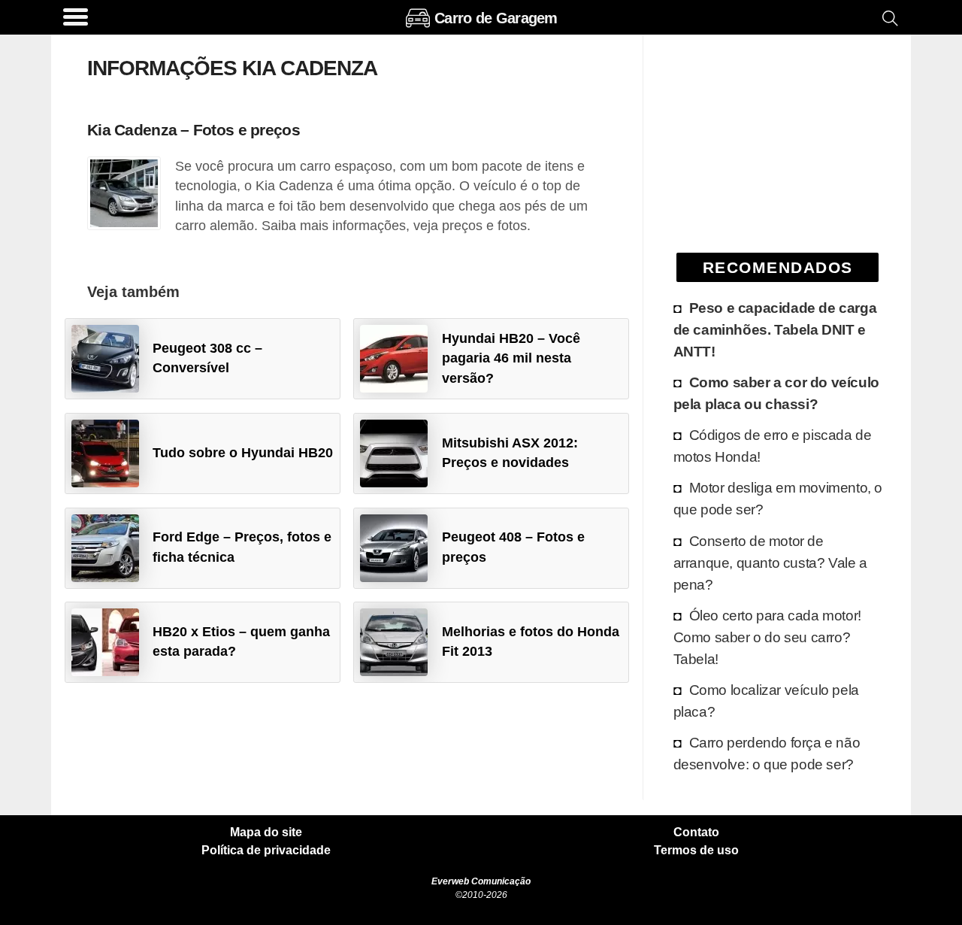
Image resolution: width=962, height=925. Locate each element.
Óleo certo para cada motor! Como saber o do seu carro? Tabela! (767, 637)
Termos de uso (696, 851)
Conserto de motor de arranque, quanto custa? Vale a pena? (770, 562)
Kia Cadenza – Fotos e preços (193, 129)
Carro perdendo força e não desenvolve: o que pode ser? (767, 753)
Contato (696, 832)
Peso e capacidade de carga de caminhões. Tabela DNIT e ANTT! (775, 329)
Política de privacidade (266, 851)
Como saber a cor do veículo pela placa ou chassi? (776, 393)
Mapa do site (266, 832)
